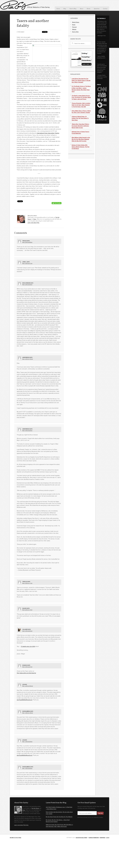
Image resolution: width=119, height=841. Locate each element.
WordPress (102, 837)
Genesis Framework (94, 837)
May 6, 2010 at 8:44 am (27, 631)
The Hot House (35, 808)
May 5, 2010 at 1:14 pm (27, 609)
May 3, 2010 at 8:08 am (27, 242)
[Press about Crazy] (81, 67)
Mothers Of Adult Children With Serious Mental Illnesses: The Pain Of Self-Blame (80, 146)
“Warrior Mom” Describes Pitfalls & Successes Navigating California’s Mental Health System (80, 125)
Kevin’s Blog (75, 32)
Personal (74, 27)
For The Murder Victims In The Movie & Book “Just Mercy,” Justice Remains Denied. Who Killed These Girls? (81, 88)
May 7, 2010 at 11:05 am (27, 712)
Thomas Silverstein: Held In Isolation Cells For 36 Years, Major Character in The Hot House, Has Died (81, 104)
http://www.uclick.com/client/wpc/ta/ (26, 673)
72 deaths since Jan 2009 (28, 646)
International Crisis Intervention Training (48, 133)
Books (73, 24)
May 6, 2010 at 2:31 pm (27, 666)
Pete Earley (27, 5)
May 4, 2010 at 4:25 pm (27, 430)
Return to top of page (15, 837)
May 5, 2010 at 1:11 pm (27, 583)
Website (74, 29)
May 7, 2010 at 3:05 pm (27, 768)
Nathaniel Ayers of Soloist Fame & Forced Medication (80, 132)
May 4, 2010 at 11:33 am (27, 359)
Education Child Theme (81, 837)
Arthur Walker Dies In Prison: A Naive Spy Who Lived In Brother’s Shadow (81, 111)
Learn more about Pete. (33, 222)
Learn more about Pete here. (21, 825)
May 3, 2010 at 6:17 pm (27, 263)
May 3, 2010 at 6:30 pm (27, 284)
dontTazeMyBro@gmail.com (24, 700)
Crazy (34, 219)
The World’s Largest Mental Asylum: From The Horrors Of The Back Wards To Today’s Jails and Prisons (81, 97)
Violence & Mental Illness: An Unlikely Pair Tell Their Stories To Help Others (80, 118)
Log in (107, 837)
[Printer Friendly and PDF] (56, 204)
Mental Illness (75, 22)
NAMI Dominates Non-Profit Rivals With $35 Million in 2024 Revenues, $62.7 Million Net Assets (59, 825)
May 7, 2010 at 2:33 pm (27, 741)
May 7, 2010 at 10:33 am (27, 686)
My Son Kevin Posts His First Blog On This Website (59, 817)
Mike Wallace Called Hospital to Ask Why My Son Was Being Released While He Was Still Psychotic (81, 139)
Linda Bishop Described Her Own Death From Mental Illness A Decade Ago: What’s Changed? (81, 80)
